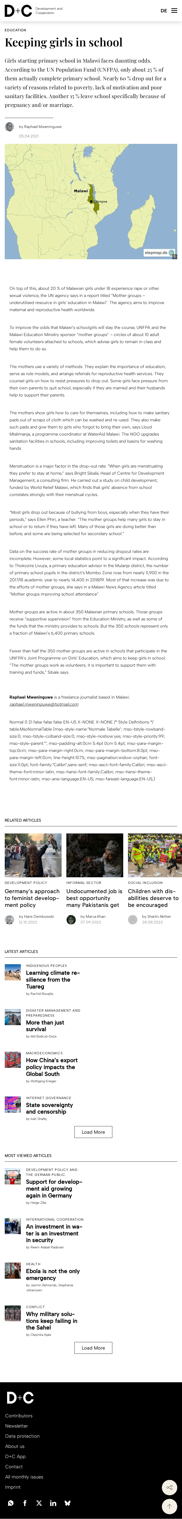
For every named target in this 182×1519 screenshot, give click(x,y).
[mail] (11, 1503)
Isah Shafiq (38, 1119)
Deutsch (164, 11)
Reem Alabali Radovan (47, 1247)
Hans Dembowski (36, 916)
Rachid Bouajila (42, 994)
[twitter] (39, 1503)
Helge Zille (38, 1203)
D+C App (15, 1456)
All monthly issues (24, 1477)
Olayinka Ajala (41, 1335)
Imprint (13, 1487)
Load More (93, 1132)
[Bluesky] (67, 1503)
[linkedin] (53, 1503)
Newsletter (16, 1426)
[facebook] (25, 1503)
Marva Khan (93, 916)
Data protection (22, 1436)
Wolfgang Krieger (43, 1081)
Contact (14, 1466)
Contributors (18, 1416)
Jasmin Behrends (44, 1285)
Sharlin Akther (156, 916)
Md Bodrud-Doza (43, 1036)
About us (14, 1446)
